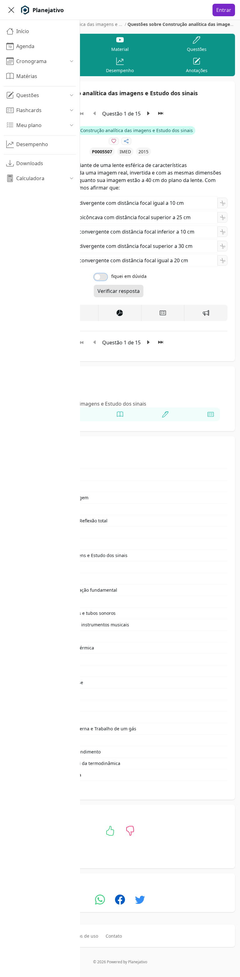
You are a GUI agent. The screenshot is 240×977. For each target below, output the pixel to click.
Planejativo (137, 962)
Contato (114, 936)
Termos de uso (83, 936)
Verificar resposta (119, 291)
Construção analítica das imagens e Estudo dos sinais (99, 24)
